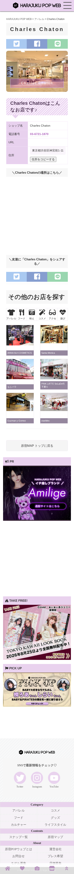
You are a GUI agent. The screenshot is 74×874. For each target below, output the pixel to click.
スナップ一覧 (18, 837)
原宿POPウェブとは (18, 849)
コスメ (55, 810)
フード (18, 817)
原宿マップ (55, 837)
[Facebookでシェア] (37, 44)
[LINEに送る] (57, 44)
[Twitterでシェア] (16, 44)
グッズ (55, 817)
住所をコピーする (43, 159)
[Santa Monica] (54, 342)
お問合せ (18, 856)
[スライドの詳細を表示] (37, 519)
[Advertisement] (37, 559)
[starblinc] (54, 410)
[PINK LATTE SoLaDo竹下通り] (54, 378)
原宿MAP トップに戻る (37, 445)
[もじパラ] (20, 378)
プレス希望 (55, 856)
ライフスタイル (55, 824)
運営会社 (55, 849)
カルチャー (18, 824)
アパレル (18, 810)
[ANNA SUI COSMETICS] (20, 344)
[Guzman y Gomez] (20, 410)
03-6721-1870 (39, 134)
